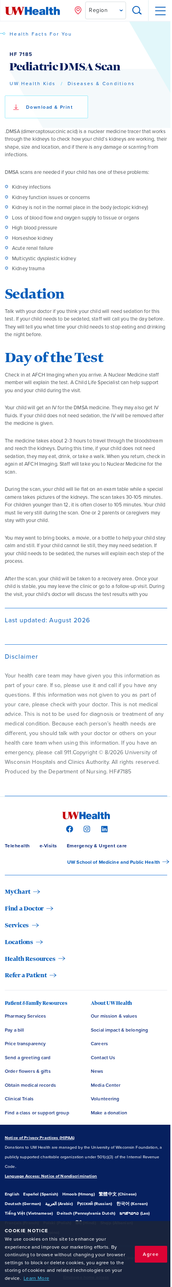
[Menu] (160, 11)
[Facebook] (68, 828)
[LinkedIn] (103, 828)
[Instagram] (85, 828)
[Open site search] (137, 11)
